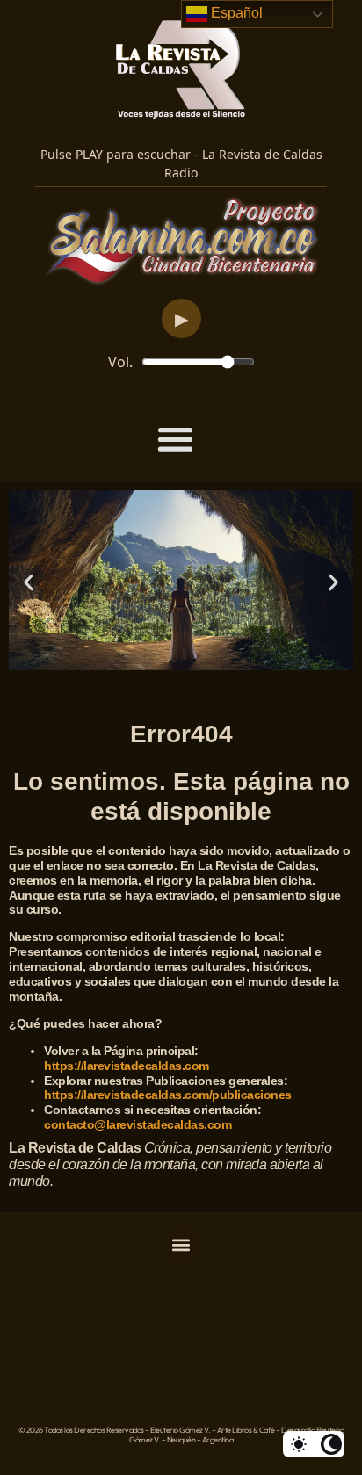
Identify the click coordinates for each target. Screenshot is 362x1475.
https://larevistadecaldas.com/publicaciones (168, 1095)
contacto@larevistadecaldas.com (139, 1124)
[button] (175, 438)
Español (235, 12)
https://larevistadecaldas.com (126, 1066)
